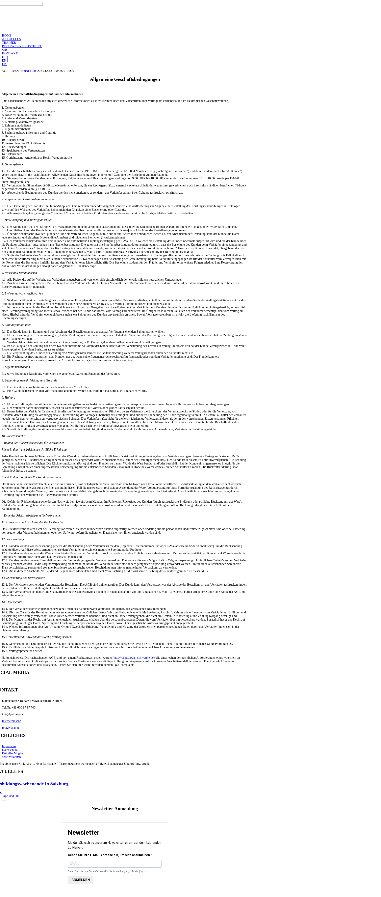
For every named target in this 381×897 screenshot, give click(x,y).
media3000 (30, 70)
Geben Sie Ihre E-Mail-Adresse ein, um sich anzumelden (109, 855)
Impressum (9, 746)
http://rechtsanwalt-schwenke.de (134, 657)
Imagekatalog (10, 727)
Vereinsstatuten (11, 757)
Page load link (10, 796)
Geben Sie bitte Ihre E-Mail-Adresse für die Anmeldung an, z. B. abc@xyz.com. (109, 871)
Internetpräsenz (11, 721)
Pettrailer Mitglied (13, 753)
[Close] (3, 800)
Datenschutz (9, 749)
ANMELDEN (80, 880)
